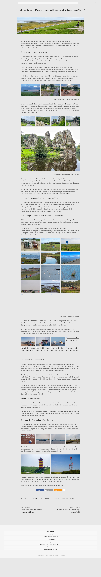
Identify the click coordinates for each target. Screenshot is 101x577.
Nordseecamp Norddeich (62, 194)
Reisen (26, 3)
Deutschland (56, 498)
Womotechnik (58, 3)
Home (20, 3)
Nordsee (72, 498)
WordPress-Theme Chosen (44, 555)
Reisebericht (34, 498)
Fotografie (74, 3)
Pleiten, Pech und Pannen (46, 3)
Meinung (66, 3)
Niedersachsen (64, 498)
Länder (33, 3)
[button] (40, 490)
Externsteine (69, 104)
